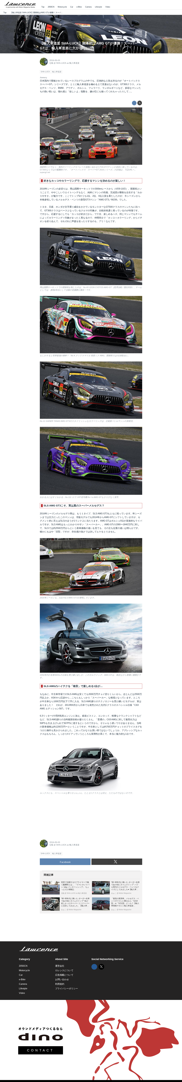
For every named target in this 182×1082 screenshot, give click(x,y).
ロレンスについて (64, 970)
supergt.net (45, 172)
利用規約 (59, 984)
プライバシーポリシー (66, 988)
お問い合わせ (62, 979)
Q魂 (51, 63)
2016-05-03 (54, 60)
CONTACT (40, 1050)
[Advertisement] (61, 816)
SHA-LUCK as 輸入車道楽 (67, 63)
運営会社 (59, 966)
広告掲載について (64, 975)
